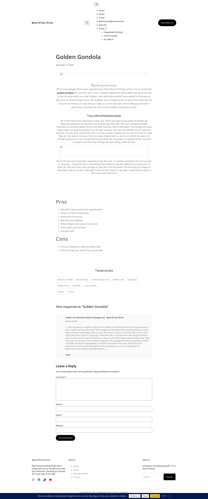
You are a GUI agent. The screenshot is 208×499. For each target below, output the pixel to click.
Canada (60, 291)
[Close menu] (96, 4)
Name (59, 404)
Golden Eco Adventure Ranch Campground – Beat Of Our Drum (94, 317)
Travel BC (76, 285)
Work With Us (167, 22)
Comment (61, 377)
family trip (132, 279)
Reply (67, 354)
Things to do (62, 285)
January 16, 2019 (71, 321)
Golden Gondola (65, 92)
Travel (70, 291)
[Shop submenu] (105, 28)
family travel (118, 279)
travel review (90, 285)
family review (82, 279)
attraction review (65, 279)
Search (169, 477)
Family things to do (100, 279)
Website (59, 425)
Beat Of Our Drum (42, 22)
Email (59, 415)
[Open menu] (86, 23)
